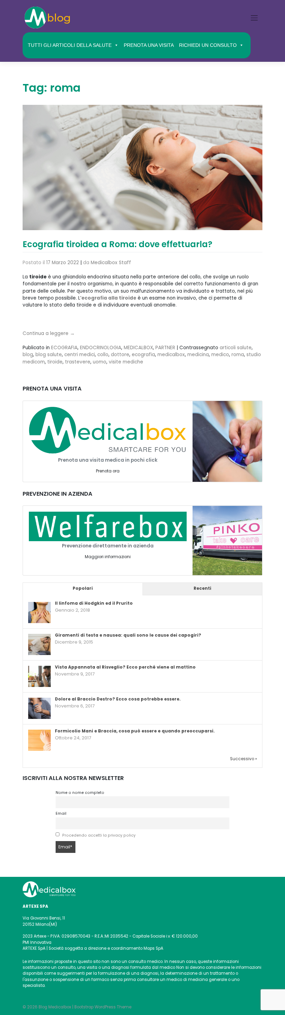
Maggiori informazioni (108, 557)
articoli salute (236, 347)
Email (61, 813)
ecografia (143, 354)
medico (220, 354)
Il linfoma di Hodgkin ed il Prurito (94, 603)
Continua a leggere (49, 333)
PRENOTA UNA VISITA (149, 45)
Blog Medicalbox (55, 1007)
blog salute (48, 354)
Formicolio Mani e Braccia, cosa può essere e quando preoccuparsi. (135, 731)
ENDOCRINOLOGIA (100, 347)
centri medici (79, 354)
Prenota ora (108, 471)
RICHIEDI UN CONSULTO (208, 45)
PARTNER (165, 347)
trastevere (77, 362)
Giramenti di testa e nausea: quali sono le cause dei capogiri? (128, 635)
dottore (120, 354)
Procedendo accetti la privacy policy (99, 835)
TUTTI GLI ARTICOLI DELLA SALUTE (70, 45)
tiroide (55, 362)
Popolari (83, 588)
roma (237, 354)
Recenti (202, 588)
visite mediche (126, 362)
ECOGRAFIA (64, 347)
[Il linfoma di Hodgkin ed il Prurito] (39, 613)
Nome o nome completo (80, 792)
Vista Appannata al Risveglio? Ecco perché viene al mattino (125, 667)
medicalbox (171, 354)
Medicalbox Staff (111, 262)
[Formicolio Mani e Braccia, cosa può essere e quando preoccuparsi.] (39, 741)
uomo (99, 362)
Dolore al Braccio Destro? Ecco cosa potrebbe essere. (118, 699)
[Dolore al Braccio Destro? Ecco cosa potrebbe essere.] (39, 709)
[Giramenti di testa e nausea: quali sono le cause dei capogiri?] (39, 645)
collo (102, 354)
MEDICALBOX (138, 347)
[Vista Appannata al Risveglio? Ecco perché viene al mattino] (39, 677)
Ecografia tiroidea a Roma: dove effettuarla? (117, 244)
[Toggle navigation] (254, 17)
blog (28, 354)
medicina (198, 354)
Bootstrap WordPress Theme (102, 1007)
